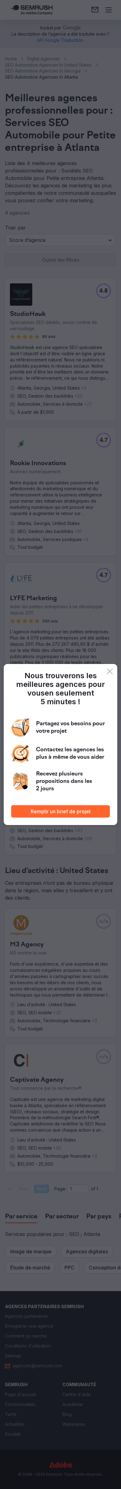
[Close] (109, 671)
